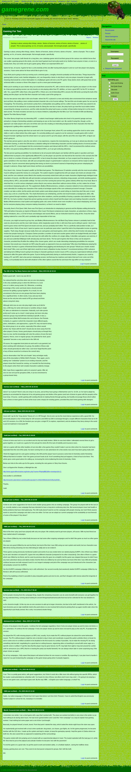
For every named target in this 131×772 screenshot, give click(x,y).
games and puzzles (50, 1)
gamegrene (61, 1)
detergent (74, 1)
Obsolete (114, 90)
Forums (107, 33)
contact (16, 1)
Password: (115, 58)
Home (4, 24)
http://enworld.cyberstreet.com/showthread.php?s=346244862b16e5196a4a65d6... (32, 480)
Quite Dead (115, 93)
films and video (38, 1)
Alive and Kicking (117, 83)
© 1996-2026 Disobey (9, 770)
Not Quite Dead (116, 86)
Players (88, 37)
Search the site (110, 40)
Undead (114, 96)
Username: (115, 51)
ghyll (68, 1)
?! (11, 1)
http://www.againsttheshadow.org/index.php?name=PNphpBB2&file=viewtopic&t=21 (32, 472)
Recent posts (109, 30)
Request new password (113, 68)
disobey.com (6, 1)
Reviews (95, 37)
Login (82, 264)
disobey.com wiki (26, 1)
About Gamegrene (111, 36)
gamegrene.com (25, 9)
